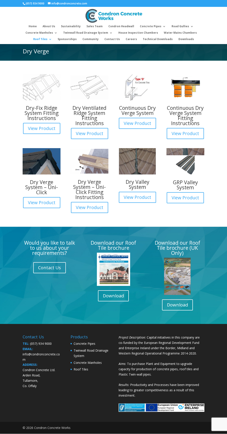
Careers (131, 39)
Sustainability (71, 26)
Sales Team (94, 26)
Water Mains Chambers (180, 33)
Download (113, 296)
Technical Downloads (158, 39)
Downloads (186, 39)
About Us (49, 26)
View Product (41, 128)
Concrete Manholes (39, 33)
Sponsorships (67, 39)
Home (33, 26)
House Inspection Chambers (138, 33)
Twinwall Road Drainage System (85, 33)
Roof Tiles (40, 39)
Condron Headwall (121, 26)
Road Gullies (180, 26)
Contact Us (112, 39)
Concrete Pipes (150, 26)
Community (90, 39)
